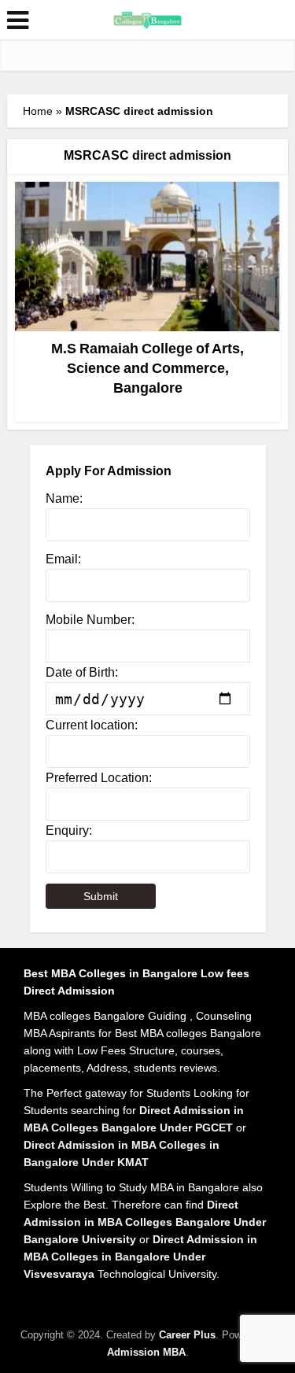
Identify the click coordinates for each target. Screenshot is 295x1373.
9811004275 (208, 134)
